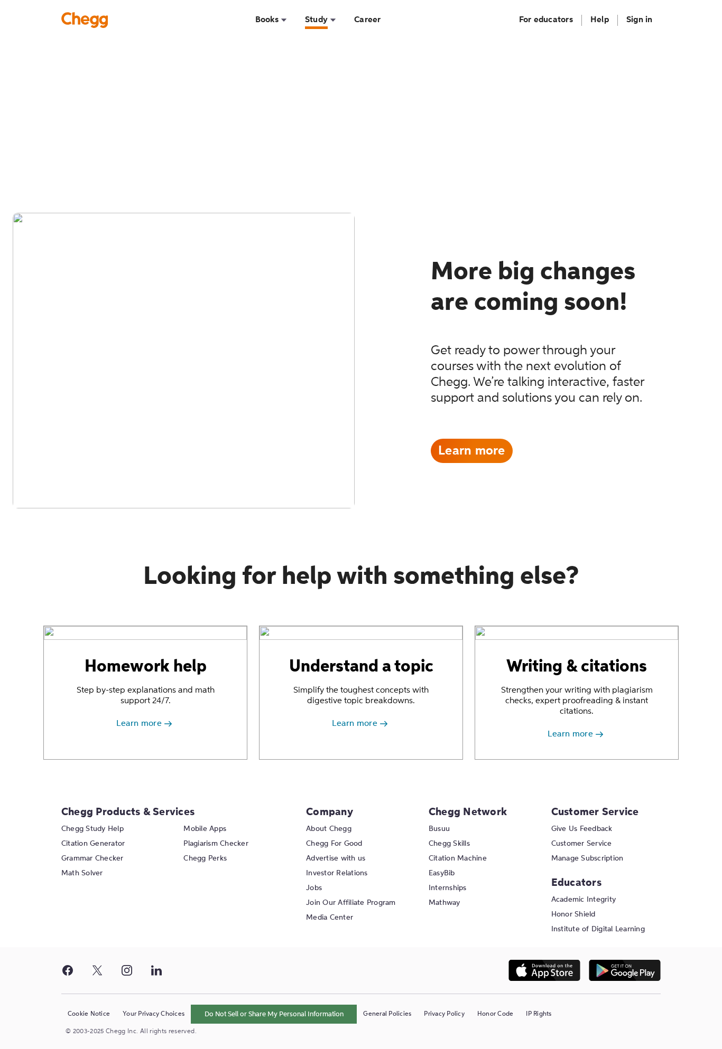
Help (599, 20)
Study (316, 21)
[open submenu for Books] (284, 20)
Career (367, 20)
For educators (546, 20)
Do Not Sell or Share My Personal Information (274, 1014)
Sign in (639, 20)
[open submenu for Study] (333, 20)
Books (267, 20)
